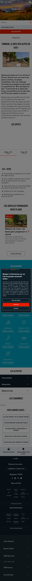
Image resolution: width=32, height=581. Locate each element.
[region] (16, 290)
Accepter (16, 304)
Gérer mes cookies (16, 300)
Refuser (16, 308)
